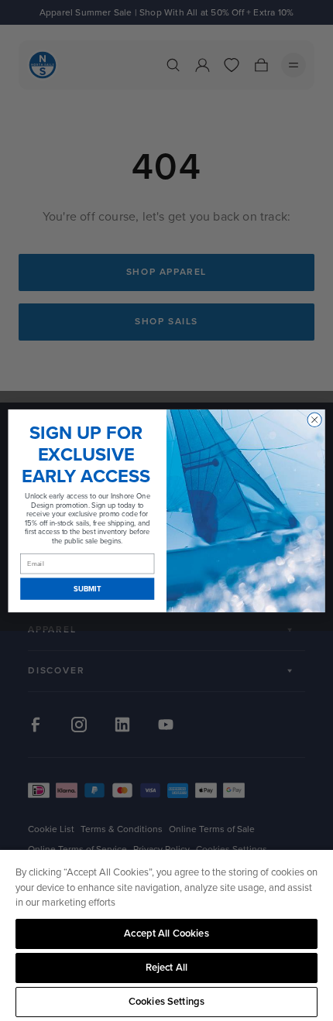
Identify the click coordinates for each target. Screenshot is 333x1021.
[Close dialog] (314, 420)
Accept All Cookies (166, 933)
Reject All (166, 967)
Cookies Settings (166, 1001)
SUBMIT (87, 588)
